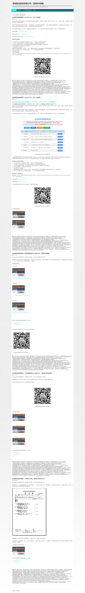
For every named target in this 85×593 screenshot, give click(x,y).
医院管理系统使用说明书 (16, 88)
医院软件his (23, 88)
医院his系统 (69, 86)
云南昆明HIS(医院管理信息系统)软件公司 (19, 238)
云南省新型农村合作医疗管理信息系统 (29, 86)
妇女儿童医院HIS (15, 364)
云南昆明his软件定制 (54, 238)
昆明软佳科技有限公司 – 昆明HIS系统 (28, 3)
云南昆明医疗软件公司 (62, 238)
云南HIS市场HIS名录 (28, 81)
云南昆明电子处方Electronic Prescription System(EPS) (21, 84)
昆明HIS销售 (61, 364)
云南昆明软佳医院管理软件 (63, 84)
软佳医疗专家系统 (41, 91)
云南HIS (23, 81)
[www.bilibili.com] (18, 228)
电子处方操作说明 (49, 89)
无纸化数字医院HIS (44, 364)
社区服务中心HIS (49, 90)
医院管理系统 (59, 87)
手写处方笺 (32, 364)
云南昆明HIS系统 (29, 238)
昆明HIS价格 (50, 364)
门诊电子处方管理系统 (64, 93)
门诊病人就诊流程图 (39, 94)
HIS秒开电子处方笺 (29, 80)
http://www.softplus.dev (29, 36)
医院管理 (54, 87)
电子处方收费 (49, 471)
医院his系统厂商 (15, 87)
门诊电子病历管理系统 (31, 94)
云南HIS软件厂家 (62, 81)
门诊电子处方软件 (15, 94)
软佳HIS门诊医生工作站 (25, 91)
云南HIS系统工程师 (35, 81)
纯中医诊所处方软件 (56, 90)
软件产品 (14, 10)
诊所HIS (61, 90)
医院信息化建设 (21, 87)
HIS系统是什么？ (47, 80)
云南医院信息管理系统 (30, 82)
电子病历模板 (29, 90)
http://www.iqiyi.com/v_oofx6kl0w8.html (20, 312)
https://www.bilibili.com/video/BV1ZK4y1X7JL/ (21, 278)
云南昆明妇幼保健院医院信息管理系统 (47, 83)
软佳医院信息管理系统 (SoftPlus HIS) (26, 92)
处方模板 (61, 88)
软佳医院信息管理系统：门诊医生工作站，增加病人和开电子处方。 (29, 478)
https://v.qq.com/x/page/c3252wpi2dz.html (21, 295)
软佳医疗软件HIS (57, 91)
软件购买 (19, 10)
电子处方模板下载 (55, 89)
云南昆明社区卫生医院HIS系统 (46, 84)
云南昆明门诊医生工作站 (16, 85)
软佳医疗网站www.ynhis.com (49, 91)
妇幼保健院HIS (21, 364)
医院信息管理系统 (27, 87)
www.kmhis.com (17, 324)
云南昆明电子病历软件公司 (35, 84)
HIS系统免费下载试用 (40, 80)
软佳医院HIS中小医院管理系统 (66, 91)
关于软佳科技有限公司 (27, 10)
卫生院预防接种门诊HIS (49, 88)
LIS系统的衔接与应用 (53, 80)
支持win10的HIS (37, 364)
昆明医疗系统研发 (67, 364)
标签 (34, 10)
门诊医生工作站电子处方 (49, 93)
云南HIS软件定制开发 (15, 82)
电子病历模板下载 (35, 90)
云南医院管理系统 (37, 82)
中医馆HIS (64, 80)
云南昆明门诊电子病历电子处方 (26, 85)
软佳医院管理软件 (63, 92)
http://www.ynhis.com (22, 31)
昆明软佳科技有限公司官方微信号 (24, 89)
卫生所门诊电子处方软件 (37, 88)
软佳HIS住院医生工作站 (16, 91)
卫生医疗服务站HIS (29, 88)
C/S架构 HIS (24, 80)
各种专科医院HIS (57, 88)
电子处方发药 (37, 89)
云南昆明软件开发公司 (55, 84)
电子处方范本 (61, 89)
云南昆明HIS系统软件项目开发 (38, 238)
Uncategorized (15, 356)
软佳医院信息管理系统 (16, 92)
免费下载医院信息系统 (49, 86)
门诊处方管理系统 (57, 93)
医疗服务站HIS (60, 86)
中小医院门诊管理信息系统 (16, 81)
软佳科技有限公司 (42, 93)
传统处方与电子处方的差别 (40, 86)
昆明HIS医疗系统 (55, 364)
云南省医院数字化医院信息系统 (48, 85)
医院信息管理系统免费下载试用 (47, 87)
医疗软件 (64, 86)
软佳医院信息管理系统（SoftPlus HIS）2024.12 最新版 (26, 17)
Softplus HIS (60, 80)
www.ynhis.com (17, 322)
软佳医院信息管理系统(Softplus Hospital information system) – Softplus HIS (46, 92)
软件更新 (18, 80)
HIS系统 (34, 80)
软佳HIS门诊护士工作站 (33, 91)
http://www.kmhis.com (22, 34)
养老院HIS (55, 86)
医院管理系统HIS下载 (65, 87)
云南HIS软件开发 (23, 82)
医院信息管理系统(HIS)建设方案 (36, 87)
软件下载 (14, 236)
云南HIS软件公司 (48, 81)
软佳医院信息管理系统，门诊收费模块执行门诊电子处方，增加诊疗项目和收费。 (32, 373)
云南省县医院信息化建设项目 (17, 86)
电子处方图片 (43, 89)
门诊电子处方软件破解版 (23, 94)
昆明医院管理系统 (15, 89)
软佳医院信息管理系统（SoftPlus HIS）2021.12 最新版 (26, 97)
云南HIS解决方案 (42, 81)
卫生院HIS (43, 88)
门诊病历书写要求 (46, 475)
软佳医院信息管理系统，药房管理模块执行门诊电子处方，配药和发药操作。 (31, 253)
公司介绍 (14, 80)
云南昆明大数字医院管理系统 (36, 83)
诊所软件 (64, 90)
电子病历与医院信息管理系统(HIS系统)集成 (19, 90)
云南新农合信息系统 (57, 82)
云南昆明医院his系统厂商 (16, 83)
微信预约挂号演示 (27, 364)
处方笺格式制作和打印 (67, 88)
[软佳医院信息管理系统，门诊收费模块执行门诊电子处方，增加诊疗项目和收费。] (18, 218)
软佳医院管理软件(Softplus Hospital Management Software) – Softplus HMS (25, 93)
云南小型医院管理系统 (50, 82)
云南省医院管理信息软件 (58, 85)
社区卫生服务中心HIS (42, 90)
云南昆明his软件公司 (46, 238)
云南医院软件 (43, 82)
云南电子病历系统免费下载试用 (37, 85)
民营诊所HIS (33, 89)
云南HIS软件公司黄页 (55, 81)
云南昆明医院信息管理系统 (25, 83)
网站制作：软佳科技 (16, 590)
